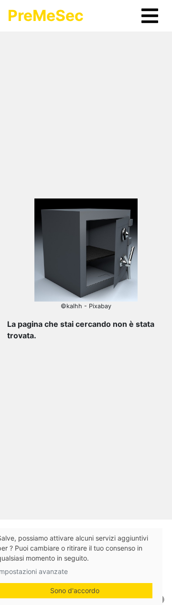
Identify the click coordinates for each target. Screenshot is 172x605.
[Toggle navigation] (149, 16)
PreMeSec (46, 15)
